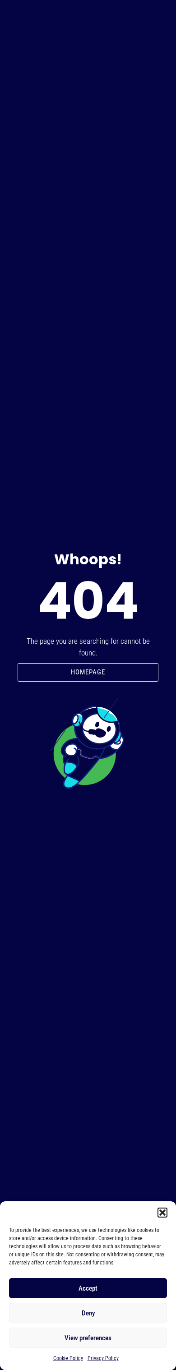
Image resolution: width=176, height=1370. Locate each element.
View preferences (88, 1338)
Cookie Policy (68, 1358)
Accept (88, 1288)
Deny (88, 1313)
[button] (162, 1212)
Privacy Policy (103, 1358)
